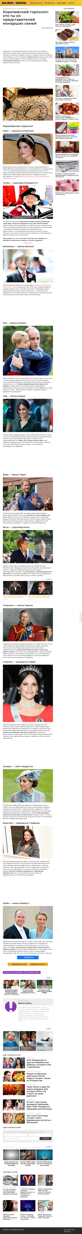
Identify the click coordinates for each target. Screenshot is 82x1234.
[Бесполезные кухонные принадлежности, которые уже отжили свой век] (67, 128)
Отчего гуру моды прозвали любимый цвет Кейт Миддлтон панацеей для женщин (39, 1105)
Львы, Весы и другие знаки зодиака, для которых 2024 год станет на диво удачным (38, 1091)
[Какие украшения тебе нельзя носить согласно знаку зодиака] (45, 1180)
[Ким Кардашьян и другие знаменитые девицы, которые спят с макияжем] (14, 1062)
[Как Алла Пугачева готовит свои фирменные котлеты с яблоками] (14, 1118)
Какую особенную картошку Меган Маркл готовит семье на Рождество (39, 1077)
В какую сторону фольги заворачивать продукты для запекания (66, 175)
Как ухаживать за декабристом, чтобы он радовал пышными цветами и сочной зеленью (66, 80)
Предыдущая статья (19, 964)
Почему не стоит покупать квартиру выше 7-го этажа (66, 60)
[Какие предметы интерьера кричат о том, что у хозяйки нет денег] (67, 147)
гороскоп (7, 972)
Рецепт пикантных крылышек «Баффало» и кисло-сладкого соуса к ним (66, 117)
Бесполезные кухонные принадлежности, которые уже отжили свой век (66, 137)
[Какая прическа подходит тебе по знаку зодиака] (45, 1205)
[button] (79, 3)
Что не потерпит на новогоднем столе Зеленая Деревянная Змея (10, 1191)
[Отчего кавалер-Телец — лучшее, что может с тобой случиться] (27, 1205)
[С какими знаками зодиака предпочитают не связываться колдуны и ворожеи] (27, 1180)
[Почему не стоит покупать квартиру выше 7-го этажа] (67, 52)
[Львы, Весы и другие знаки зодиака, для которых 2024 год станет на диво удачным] (14, 1089)
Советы (71, 3)
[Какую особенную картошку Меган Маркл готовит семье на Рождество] (14, 1076)
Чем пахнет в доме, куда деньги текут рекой (65, 25)
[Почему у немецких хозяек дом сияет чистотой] (67, 91)
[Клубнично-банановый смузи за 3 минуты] (67, 185)
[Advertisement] (28, 76)
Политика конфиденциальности (13, 1229)
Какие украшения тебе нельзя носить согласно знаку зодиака (45, 1191)
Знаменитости (36, 3)
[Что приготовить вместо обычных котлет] (67, 35)
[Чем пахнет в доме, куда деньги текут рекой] (67, 17)
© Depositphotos (6, 121)
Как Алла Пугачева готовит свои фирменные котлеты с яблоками (39, 1119)
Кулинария (61, 3)
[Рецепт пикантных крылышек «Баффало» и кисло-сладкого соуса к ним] (67, 109)
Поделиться (28, 243)
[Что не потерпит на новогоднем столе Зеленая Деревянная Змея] (10, 1180)
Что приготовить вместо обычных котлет (65, 43)
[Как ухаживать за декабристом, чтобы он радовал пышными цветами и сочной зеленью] (67, 70)
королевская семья (32, 972)
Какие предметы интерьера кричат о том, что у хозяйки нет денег (66, 156)
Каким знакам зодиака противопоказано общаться (10, 1217)
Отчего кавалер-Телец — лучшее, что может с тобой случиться (27, 1217)
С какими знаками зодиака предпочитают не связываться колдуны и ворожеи (27, 1193)
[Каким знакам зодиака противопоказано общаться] (10, 1205)
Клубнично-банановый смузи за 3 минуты (67, 193)
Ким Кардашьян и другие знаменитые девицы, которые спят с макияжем (39, 1063)
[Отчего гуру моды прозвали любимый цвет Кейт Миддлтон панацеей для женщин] (14, 1104)
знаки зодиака (18, 972)
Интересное (50, 3)
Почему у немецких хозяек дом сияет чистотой (66, 99)
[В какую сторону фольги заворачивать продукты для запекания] (67, 166)
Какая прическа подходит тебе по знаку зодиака (45, 1216)
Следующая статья (37, 964)
